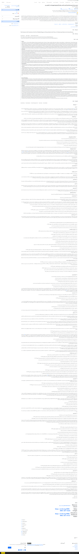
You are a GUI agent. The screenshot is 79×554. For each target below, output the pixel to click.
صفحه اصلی (76, 2)
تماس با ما (35, 2)
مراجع (75, 537)
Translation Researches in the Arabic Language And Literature (35, 544)
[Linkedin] (21, 550)
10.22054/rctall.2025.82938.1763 (72, 12)
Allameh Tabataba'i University (31, 545)
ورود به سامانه (8, 2)
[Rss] (19, 550)
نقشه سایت (76, 549)
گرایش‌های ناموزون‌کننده (71, 24)
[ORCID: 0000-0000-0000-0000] (74, 8)
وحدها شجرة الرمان (64, 24)
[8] (66, 290)
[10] (47, 375)
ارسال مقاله (43, 2)
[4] (27, 151)
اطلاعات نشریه (62, 2)
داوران (39, 2)
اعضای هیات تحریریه (55, 2)
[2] (68, 109)
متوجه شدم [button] (3, 552)
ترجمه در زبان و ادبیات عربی (74, 26)
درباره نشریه (76, 545)
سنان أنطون (60, 24)
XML (17, 12)
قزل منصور (76, 9)
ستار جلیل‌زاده (56, 24)
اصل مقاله (74, 104)
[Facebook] (25, 550)
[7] (22, 152)
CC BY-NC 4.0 (41, 545)
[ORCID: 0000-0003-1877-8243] (69, 8)
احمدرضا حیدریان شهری (65, 9)
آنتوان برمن (76, 24)
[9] (24, 334)
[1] (21, 519)
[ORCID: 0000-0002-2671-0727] (61, 8)
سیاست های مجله (68, 2)
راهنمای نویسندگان (49, 2)
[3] (21, 523)
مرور (72, 2)
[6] (67, 152)
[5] (21, 526)
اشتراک (10, 547)
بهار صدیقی (71, 9)
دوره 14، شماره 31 (7, 5)
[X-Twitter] (23, 550)
